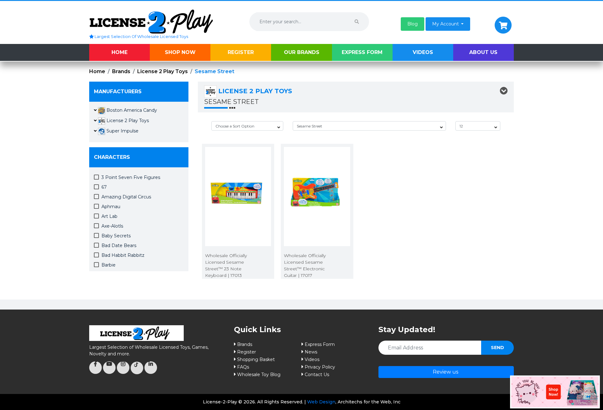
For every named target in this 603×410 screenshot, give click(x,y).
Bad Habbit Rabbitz (122, 255)
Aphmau (110, 206)
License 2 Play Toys (162, 71)
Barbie (108, 265)
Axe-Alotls (112, 226)
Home (119, 52)
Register (241, 52)
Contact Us (317, 374)
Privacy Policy (320, 367)
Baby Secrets (116, 236)
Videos (423, 52)
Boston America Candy (131, 110)
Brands (121, 71)
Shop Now (180, 52)
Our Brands (301, 52)
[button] (412, 24)
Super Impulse (122, 131)
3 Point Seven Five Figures (130, 177)
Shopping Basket (256, 359)
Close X (590, 373)
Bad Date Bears (118, 245)
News (311, 352)
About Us (483, 52)
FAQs (243, 367)
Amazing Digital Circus (126, 197)
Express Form (362, 52)
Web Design (321, 402)
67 (104, 187)
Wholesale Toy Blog (258, 374)
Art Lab (109, 216)
